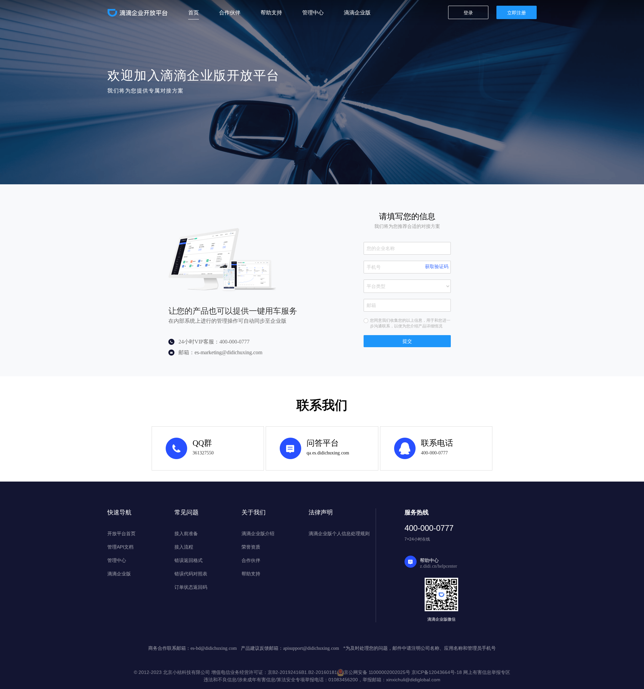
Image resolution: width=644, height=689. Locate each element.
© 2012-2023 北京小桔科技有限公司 (172, 672)
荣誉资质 (250, 547)
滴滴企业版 (119, 573)
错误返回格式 (188, 560)
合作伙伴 (250, 560)
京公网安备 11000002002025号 (377, 672)
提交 (407, 341)
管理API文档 (120, 547)
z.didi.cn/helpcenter (438, 566)
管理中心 (116, 560)
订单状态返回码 (190, 587)
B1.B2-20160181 (319, 672)
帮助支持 (250, 573)
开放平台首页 (121, 533)
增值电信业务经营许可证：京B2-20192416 (256, 672)
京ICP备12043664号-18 (437, 672)
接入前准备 (186, 533)
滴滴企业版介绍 (257, 533)
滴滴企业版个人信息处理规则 (339, 533)
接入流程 (183, 547)
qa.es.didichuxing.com (328, 452)
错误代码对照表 (190, 573)
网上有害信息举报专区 (486, 672)
